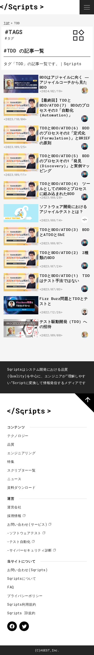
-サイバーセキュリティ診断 (29, 550)
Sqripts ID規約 (21, 613)
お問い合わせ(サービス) (27, 524)
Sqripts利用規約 (21, 604)
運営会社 (14, 507)
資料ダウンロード (21, 487)
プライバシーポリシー (25, 595)
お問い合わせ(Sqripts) (27, 570)
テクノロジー (17, 435)
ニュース (14, 479)
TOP (7, 23)
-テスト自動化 (19, 541)
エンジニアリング (21, 453)
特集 (10, 461)
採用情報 (14, 515)
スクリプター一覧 (21, 470)
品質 (10, 444)
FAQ (10, 587)
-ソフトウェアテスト (24, 533)
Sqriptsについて (21, 578)
